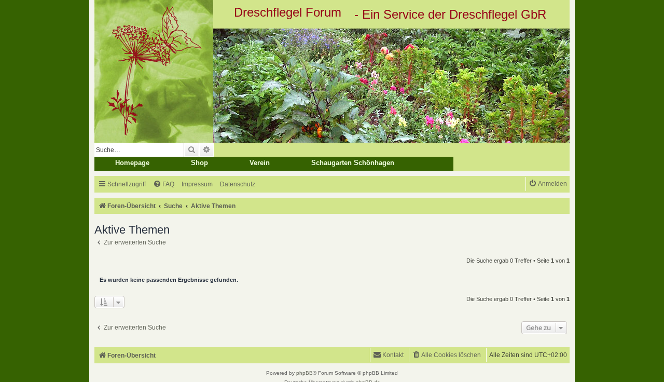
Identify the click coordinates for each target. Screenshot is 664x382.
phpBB (304, 373)
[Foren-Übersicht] (332, 85)
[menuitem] (163, 185)
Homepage (132, 163)
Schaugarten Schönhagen (352, 163)
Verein (260, 163)
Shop (199, 163)
